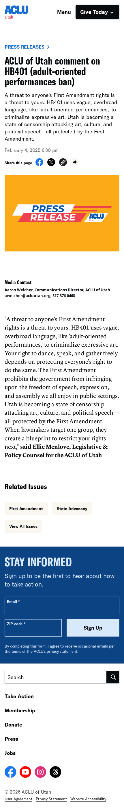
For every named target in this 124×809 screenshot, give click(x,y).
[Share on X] (51, 164)
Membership (20, 710)
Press (11, 739)
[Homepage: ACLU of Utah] (25, 12)
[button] (63, 163)
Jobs (10, 753)
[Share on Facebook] (39, 164)
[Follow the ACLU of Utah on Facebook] (10, 772)
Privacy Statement (51, 799)
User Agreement (18, 799)
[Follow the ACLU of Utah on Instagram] (40, 772)
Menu (64, 12)
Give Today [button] (94, 11)
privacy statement (62, 651)
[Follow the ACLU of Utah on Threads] (55, 772)
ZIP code (16, 623)
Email (13, 601)
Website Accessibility (88, 799)
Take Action (19, 696)
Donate (13, 724)
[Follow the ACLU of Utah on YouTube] (25, 772)
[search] (113, 677)
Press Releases (24, 46)
